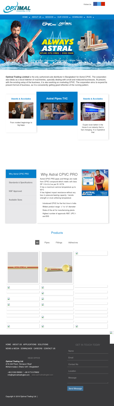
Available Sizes (15, 199)
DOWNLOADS (26, 348)
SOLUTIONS (43, 344)
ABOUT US (17, 344)
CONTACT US (49, 348)
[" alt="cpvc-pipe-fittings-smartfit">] (91, 253)
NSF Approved (15, 191)
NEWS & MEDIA (12, 348)
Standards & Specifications (20, 182)
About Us (36, 17)
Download (77, 17)
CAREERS (38, 348)
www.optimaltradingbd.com (42, 374)
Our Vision (62, 17)
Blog (89, 17)
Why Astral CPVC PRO (19, 173)
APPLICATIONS (29, 344)
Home (25, 17)
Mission (49, 17)
